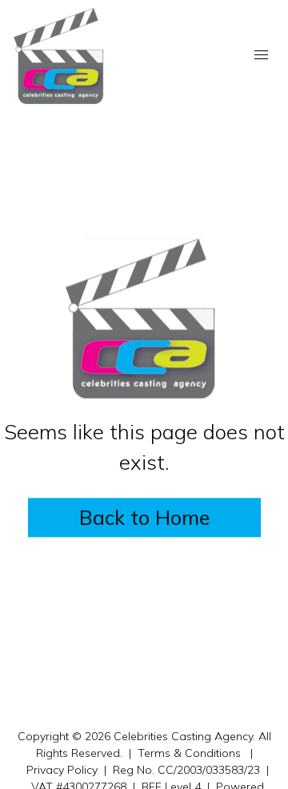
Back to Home (144, 518)
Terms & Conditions (189, 753)
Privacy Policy (62, 770)
